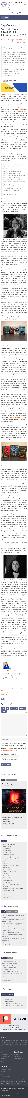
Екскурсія (5, 886)
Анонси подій (9, 999)
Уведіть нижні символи (8, 754)
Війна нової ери (7, 856)
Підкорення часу (7, 852)
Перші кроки (6, 897)
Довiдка (3, 1062)
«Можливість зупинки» (8, 785)
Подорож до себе (7, 880)
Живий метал (6, 882)
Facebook (20, 1081)
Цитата (22, 708)
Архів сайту (4, 1060)
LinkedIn (19, 1083)
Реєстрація (16, 10)
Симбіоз (5, 860)
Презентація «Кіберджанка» (10, 971)
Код (4, 711)
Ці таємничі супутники (9, 871)
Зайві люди (6, 863)
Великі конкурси (18, 1058)
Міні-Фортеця (17, 1056)
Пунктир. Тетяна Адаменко (10, 927)
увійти (11, 748)
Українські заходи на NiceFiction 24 (13, 973)
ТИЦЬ (11, 1046)
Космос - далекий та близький (11, 884)
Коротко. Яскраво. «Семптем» (11, 932)
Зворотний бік (7, 850)
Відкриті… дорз (7, 894)
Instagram (5, 1081)
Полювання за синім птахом (11, 865)
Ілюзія (4, 861)
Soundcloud (11, 1083)
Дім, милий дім (7, 877)
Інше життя (6, 879)
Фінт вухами (6, 867)
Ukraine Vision (6, 94)
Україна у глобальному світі (11, 858)
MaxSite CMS (4, 1090)
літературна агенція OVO (16, 417)
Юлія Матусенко (20, 256)
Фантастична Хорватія (9, 965)
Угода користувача (6, 1080)
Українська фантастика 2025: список (13, 925)
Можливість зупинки (9, 844)
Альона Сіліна (17, 41)
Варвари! (5, 873)
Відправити (6, 764)
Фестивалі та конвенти (16, 39)
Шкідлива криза (7, 896)
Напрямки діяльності (6, 1054)
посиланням (21, 545)
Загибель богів (7, 848)
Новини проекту (9, 1001)
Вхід (10, 10)
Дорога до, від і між (8, 875)
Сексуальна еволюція (9, 854)
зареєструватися (6, 750)
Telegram (13, 1081)
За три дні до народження (10, 892)
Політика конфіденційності (19, 1080)
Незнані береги (7, 869)
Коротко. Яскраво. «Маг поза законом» (14, 923)
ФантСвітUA (6, 39)
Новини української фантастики (14, 1005)
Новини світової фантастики (13, 1003)
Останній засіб (7, 846)
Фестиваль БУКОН (19, 1054)
